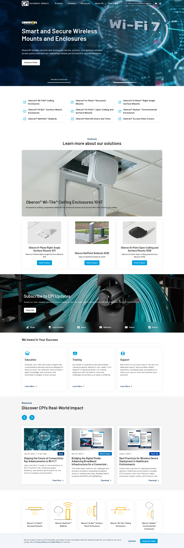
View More (56, 481)
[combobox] (139, 3)
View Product (44, 263)
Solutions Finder (31, 62)
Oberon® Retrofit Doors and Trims (93, 118)
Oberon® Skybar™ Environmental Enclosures (140, 111)
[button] (60, 3)
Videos (132, 327)
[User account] (160, 3)
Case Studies (58, 327)
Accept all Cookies (148, 541)
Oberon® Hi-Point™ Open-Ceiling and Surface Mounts (94, 111)
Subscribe (30, 310)
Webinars (107, 327)
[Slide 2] (125, 82)
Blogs (32, 327)
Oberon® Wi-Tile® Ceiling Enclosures (41, 102)
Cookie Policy (55, 542)
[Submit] (126, 3)
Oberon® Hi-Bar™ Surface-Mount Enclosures (45, 111)
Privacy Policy (41, 542)
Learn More (29, 386)
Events (155, 327)
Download (105, 481)
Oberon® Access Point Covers (138, 118)
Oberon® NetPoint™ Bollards (42, 118)
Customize (132, 541)
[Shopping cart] (156, 3)
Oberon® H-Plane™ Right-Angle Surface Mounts (139, 102)
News (83, 327)
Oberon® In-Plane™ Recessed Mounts (91, 102)
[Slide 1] (59, 82)
